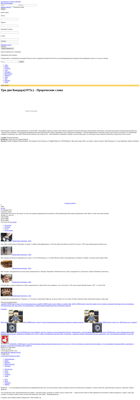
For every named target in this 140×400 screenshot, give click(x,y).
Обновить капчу (6, 45)
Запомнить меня (18, 7)
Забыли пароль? (6, 7)
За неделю (8, 225)
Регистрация (8, 3)
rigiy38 (18, 352)
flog (9, 352)
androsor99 (4, 352)
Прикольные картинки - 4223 (21, 268)
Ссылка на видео (70, 203)
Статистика (4, 1)
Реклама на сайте (14, 356)
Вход (2, 3)
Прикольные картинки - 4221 (21, 296)
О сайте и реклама (15, 1)
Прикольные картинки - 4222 (21, 282)
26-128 (3, 208)
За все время (9, 230)
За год (7, 229)
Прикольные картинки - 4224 (21, 241)
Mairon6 (13, 352)
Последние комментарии (9, 302)
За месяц (7, 227)
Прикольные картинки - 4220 (21, 254)
